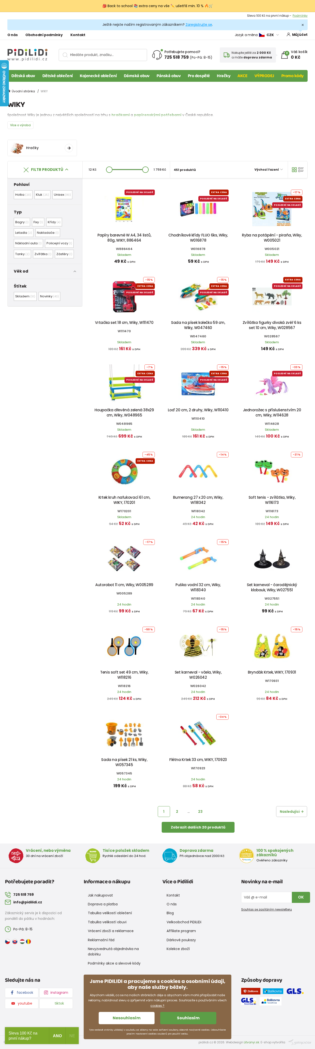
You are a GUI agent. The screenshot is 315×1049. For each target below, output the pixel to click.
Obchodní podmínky (44, 34)
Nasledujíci (290, 811)
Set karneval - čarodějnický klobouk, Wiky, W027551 (272, 587)
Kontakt (77, 34)
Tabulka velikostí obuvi (107, 922)
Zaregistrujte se (199, 24)
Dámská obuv (137, 75)
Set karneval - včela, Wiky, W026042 (198, 675)
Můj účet (300, 34)
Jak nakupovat (100, 895)
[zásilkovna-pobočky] (252, 992)
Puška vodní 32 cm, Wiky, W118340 (198, 587)
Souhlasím (188, 1018)
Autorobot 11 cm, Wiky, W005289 (124, 584)
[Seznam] (301, 169)
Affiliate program (181, 930)
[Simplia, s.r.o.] (299, 1042)
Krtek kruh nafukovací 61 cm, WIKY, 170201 (124, 500)
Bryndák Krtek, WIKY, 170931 (272, 672)
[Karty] (294, 169)
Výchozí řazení (267, 169)
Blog (170, 913)
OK (301, 897)
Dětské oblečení (57, 75)
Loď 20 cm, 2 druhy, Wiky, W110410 (198, 410)
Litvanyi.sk (251, 1042)
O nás (12, 34)
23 (200, 811)
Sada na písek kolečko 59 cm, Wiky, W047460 (198, 325)
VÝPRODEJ (264, 75)
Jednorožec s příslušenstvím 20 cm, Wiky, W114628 (272, 412)
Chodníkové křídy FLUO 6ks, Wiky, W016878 (198, 238)
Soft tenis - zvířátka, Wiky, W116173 (272, 500)
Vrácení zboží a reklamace (111, 930)
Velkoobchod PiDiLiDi (184, 922)
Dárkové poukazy (181, 940)
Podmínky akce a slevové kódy (114, 963)
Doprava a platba (103, 904)
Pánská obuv (169, 75)
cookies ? (157, 1006)
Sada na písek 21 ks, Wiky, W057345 (124, 762)
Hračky (223, 75)
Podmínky (300, 16)
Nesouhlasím (127, 1018)
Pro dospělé (199, 75)
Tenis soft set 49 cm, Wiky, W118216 (124, 675)
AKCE (242, 75)
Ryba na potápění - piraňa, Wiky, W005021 (272, 238)
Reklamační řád (101, 940)
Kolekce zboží (178, 948)
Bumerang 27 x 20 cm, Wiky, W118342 (198, 500)
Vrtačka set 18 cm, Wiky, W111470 (124, 322)
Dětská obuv (23, 75)
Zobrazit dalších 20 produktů (198, 827)
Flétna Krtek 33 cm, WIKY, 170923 (198, 759)
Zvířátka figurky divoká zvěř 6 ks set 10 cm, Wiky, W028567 (272, 325)
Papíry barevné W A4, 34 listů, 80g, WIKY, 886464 (124, 238)
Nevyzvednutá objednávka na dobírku (113, 951)
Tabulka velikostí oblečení (110, 913)
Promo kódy (292, 75)
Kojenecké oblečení (98, 75)
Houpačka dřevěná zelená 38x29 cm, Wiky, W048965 (124, 412)
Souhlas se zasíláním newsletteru (266, 909)
